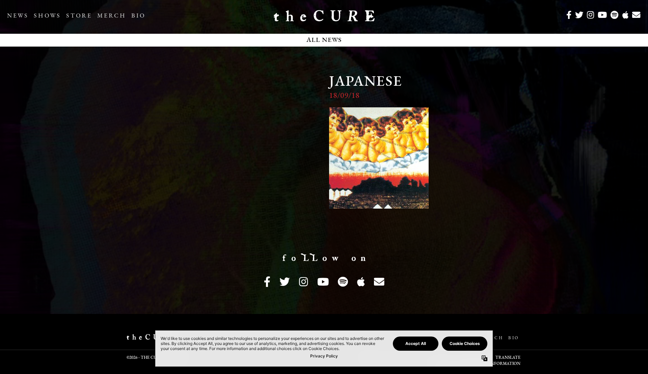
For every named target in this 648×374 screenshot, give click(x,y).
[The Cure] (324, 18)
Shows (47, 16)
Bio (138, 16)
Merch (111, 16)
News (17, 16)
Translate (507, 358)
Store (79, 16)
